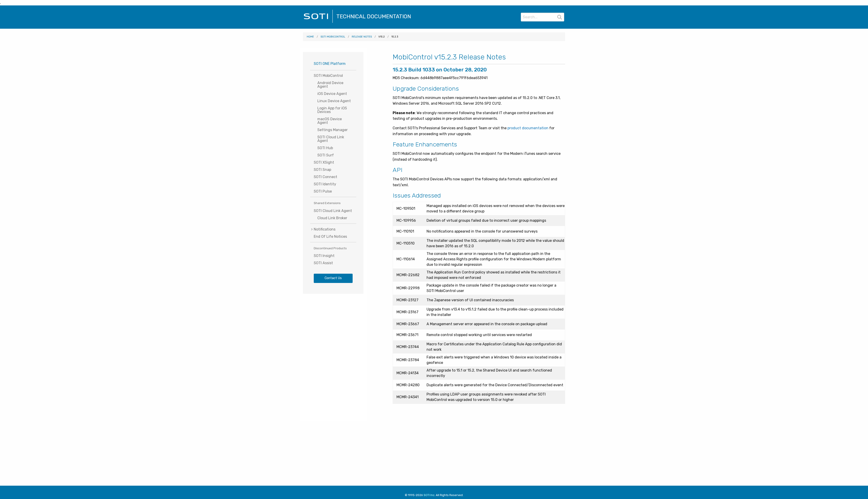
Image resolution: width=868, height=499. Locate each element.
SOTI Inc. (429, 495)
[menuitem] (333, 229)
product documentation (527, 128)
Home (310, 36)
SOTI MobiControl (333, 36)
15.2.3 (394, 36)
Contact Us (333, 278)
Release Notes (362, 36)
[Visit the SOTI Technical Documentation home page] (318, 22)
